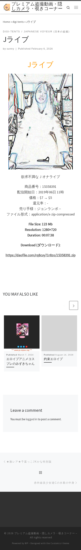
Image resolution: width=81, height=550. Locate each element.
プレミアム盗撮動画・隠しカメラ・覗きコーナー (44, 533)
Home (6, 22)
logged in (31, 419)
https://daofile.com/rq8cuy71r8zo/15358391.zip (40, 255)
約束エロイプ (53, 359)
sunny (10, 48)
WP (26, 543)
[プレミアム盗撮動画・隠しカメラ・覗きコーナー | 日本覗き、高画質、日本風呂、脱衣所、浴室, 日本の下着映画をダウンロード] (6, 7)
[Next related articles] (73, 305)
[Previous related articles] (64, 305)
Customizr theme (60, 543)
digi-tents (18, 22)
